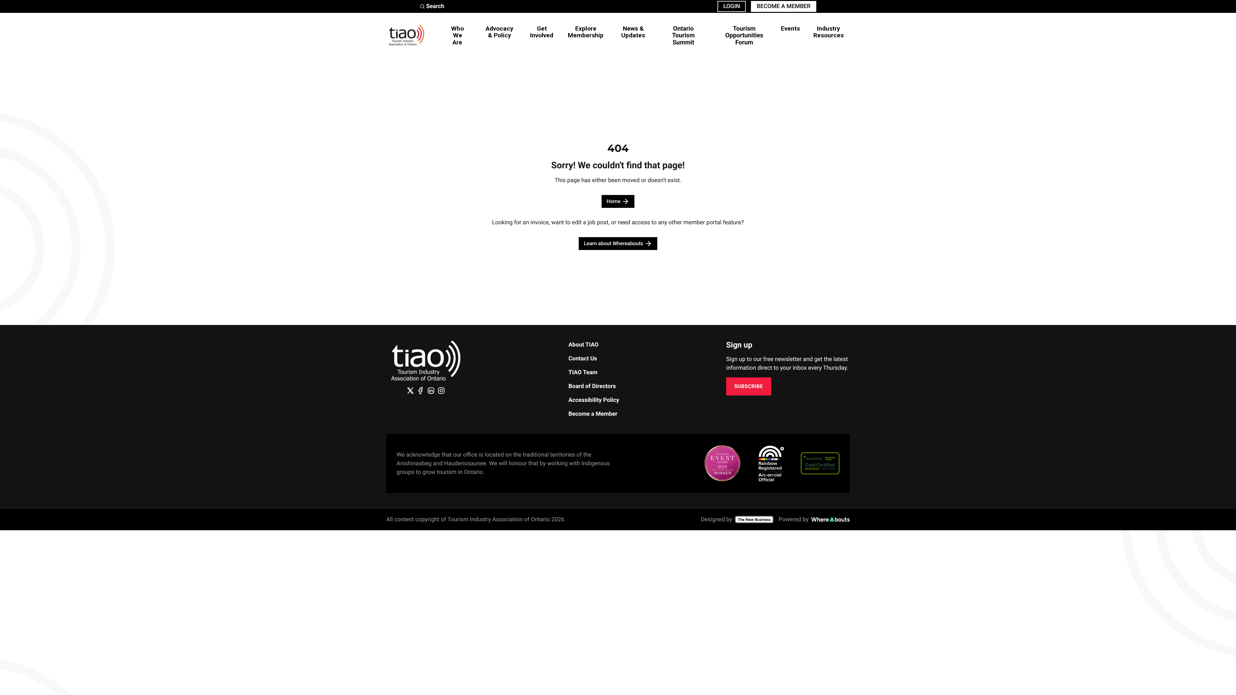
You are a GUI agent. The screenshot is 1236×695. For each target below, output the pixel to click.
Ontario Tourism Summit (683, 35)
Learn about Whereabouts (613, 243)
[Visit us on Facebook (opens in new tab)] (421, 390)
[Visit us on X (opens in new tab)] (410, 390)
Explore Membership (586, 32)
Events (790, 28)
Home (614, 201)
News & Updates (633, 32)
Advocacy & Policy (499, 32)
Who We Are (457, 35)
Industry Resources (828, 32)
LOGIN (731, 6)
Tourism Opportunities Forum (744, 35)
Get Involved (541, 32)
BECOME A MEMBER (783, 6)
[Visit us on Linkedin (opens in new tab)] (431, 390)
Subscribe (748, 386)
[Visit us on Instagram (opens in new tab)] (441, 390)
